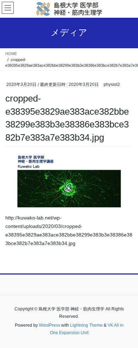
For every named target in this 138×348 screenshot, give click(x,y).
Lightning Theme (86, 325)
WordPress (49, 325)
